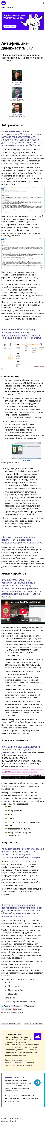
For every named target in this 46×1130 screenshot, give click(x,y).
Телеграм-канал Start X (15, 1078)
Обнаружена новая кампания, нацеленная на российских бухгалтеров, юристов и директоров (21, 539)
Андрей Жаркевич (17, 82)
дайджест (14, 1013)
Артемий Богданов (17, 99)
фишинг (20, 1013)
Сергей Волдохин (16, 114)
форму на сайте (20, 1060)
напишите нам (14, 1063)
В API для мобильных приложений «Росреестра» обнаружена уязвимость (21, 749)
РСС (21, 1118)
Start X (19, 1034)
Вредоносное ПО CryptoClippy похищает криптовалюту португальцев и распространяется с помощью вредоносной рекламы (21, 333)
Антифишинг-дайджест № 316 (11, 1023)
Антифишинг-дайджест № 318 (33, 1023)
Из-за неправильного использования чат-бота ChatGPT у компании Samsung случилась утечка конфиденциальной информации (22, 853)
